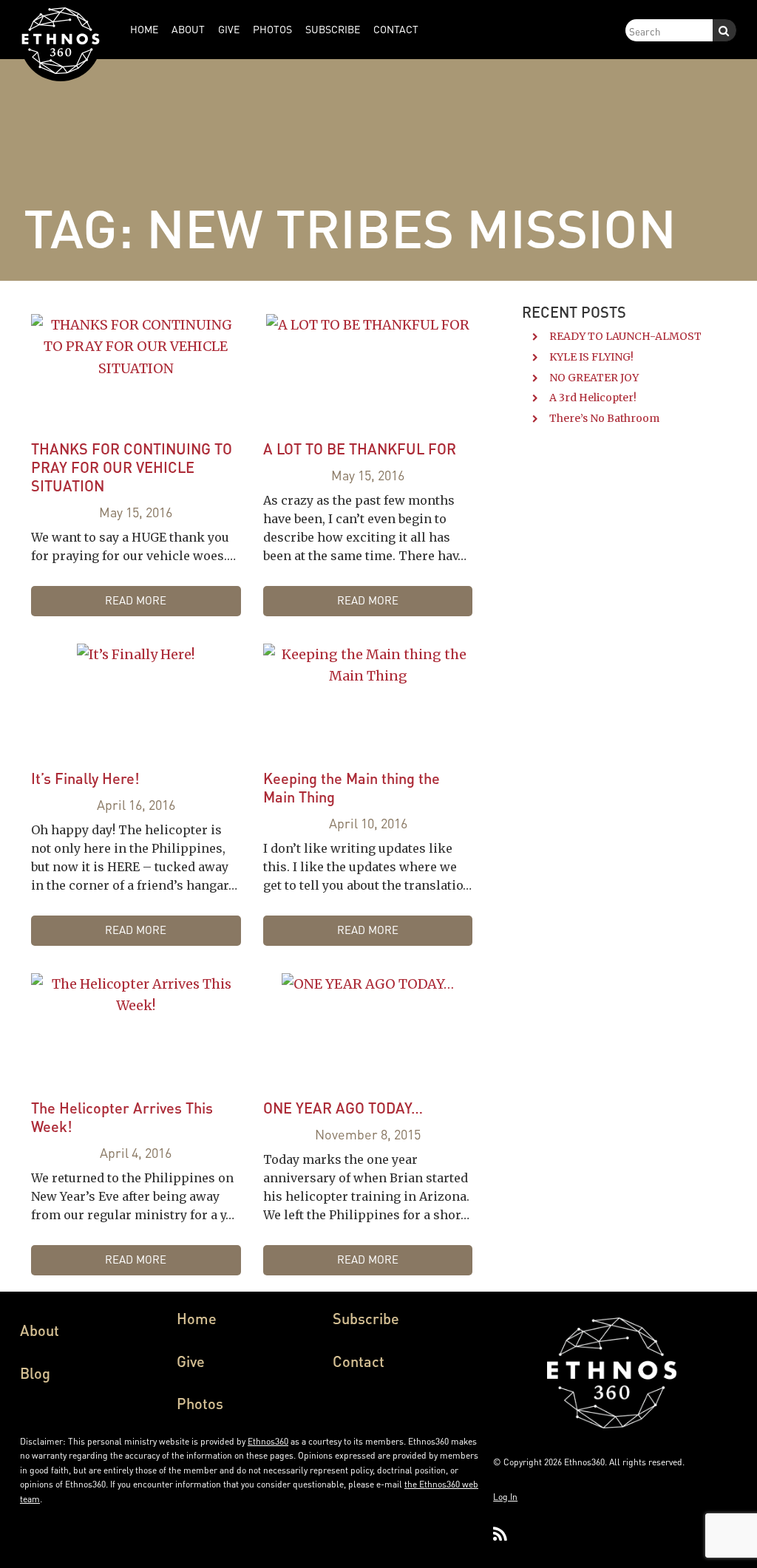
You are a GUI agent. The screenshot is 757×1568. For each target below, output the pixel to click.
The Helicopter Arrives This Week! (122, 1117)
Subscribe (366, 1318)
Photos (200, 1403)
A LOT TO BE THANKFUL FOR (359, 448)
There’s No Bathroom (604, 418)
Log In (505, 1496)
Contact (358, 1361)
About (39, 1330)
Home (197, 1318)
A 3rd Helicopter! (593, 397)
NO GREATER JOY (594, 377)
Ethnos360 (268, 1441)
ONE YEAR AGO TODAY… (343, 1107)
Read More (135, 600)
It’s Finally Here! (85, 778)
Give (191, 1361)
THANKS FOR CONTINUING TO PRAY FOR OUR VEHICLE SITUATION (131, 467)
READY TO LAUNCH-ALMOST (625, 336)
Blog (35, 1373)
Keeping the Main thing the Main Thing (351, 787)
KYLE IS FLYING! (591, 357)
